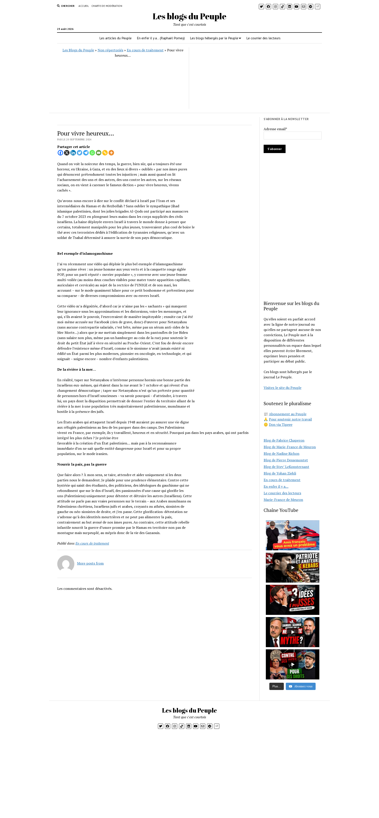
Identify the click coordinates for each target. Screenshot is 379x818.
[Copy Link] (105, 152)
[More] (111, 152)
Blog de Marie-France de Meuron (290, 446)
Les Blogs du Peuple (78, 50)
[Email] (98, 152)
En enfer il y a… (276, 486)
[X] (67, 152)
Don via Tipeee (280, 424)
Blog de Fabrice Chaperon (284, 440)
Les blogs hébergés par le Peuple (214, 38)
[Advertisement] (255, 78)
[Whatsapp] (92, 152)
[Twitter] (79, 152)
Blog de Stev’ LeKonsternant (286, 466)
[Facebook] (60, 152)
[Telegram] (86, 152)
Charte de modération (106, 5)
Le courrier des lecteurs (263, 38)
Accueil (84, 5)
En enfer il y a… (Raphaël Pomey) (161, 38)
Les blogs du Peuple (189, 16)
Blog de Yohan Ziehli (280, 473)
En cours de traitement (145, 50)
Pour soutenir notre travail (290, 419)
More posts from (90, 563)
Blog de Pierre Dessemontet (286, 460)
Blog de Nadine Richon (281, 453)
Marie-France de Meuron (283, 499)
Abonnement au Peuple (287, 414)
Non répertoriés (110, 50)
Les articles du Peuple (115, 38)
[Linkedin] (73, 152)
